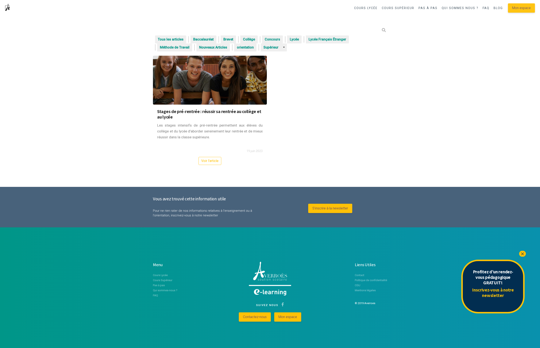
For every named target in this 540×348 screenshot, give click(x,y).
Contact (359, 275)
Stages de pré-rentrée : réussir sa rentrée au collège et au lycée (209, 114)
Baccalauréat (203, 39)
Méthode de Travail (174, 47)
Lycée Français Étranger (327, 39)
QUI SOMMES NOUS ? (460, 8)
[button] (369, 19)
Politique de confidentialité (371, 280)
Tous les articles (171, 39)
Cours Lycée (160, 275)
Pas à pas (159, 285)
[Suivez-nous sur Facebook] (281, 305)
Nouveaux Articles (213, 47)
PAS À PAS (427, 8)
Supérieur (270, 47)
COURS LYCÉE (366, 8)
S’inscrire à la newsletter (330, 208)
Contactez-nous (255, 317)
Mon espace (521, 8)
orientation (245, 47)
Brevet (228, 39)
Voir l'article (210, 161)
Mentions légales (365, 290)
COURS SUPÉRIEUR (398, 8)
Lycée (294, 39)
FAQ (486, 8)
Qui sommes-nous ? (165, 290)
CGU (357, 285)
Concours (272, 39)
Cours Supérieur (162, 280)
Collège (249, 39)
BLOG (498, 8)
